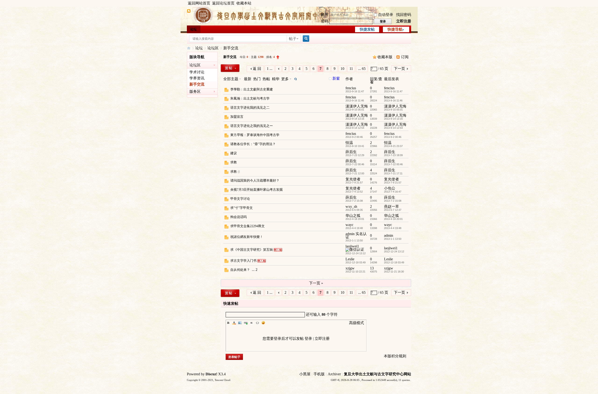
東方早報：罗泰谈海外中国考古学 (254, 135)
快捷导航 (395, 29)
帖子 (292, 39)
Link (245, 322)
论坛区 (213, 48)
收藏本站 (243, 3)
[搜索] (305, 38)
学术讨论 (196, 72)
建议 (233, 153)
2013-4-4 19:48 (392, 228)
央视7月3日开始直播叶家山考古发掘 (256, 189)
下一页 (399, 69)
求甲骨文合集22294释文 (247, 226)
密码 (324, 21)
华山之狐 (352, 216)
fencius (350, 88)
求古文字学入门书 (243, 260)
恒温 (349, 143)
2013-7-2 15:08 (392, 200)
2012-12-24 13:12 (394, 251)
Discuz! (211, 374)
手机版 (319, 374)
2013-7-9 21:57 (392, 182)
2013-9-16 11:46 (393, 100)
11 (351, 69)
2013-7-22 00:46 (393, 164)
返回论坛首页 (223, 3)
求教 (233, 162)
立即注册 (403, 21)
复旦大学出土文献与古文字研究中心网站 (377, 374)
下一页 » (316, 283)
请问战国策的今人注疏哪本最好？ (254, 180)
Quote (251, 322)
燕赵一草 (391, 206)
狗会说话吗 (238, 217)
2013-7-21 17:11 (393, 173)
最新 (247, 79)
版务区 (195, 91)
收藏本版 (385, 57)
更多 (285, 79)
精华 (275, 79)
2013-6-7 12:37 (392, 209)
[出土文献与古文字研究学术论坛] (189, 12)
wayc (349, 225)
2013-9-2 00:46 (392, 137)
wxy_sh (351, 206)
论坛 (193, 29)
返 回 (257, 69)
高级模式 (356, 323)
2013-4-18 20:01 (393, 219)
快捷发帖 (367, 29)
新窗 (336, 78)
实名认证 (356, 235)
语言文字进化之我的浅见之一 (251, 126)
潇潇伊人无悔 (356, 106)
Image (240, 322)
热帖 (266, 79)
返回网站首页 (199, 3)
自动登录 (385, 15)
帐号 (324, 15)
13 (372, 268)
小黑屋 (304, 374)
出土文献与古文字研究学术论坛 (189, 48)
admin (350, 234)
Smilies (263, 322)
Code (257, 322)
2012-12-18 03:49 (394, 262)
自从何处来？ (240, 270)
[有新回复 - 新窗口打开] (226, 91)
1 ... (269, 69)
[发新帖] (230, 68)
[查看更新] (295, 79)
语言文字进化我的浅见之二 (250, 107)
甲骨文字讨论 (240, 199)
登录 (308, 338)
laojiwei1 (352, 246)
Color (234, 322)
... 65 (362, 69)
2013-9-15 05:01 (393, 109)
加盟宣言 (236, 116)
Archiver (334, 374)
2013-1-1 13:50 (392, 238)
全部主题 (230, 79)
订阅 (405, 57)
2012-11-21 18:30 (394, 271)
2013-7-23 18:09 (393, 155)
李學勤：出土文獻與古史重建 (251, 89)
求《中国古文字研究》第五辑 (251, 249)
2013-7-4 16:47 (392, 191)
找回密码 (403, 15)
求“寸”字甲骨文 (241, 208)
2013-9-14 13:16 (393, 118)
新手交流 (230, 48)
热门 (257, 79)
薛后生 (351, 152)
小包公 (389, 188)
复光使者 (352, 179)
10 (342, 69)
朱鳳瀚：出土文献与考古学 (250, 98)
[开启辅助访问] (410, 3)
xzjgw (350, 268)
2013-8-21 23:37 (393, 146)
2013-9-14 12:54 (393, 127)
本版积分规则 (395, 356)
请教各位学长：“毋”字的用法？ (253, 144)
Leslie (349, 259)
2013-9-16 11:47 (393, 91)
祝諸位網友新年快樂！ (246, 237)
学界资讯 (196, 78)
